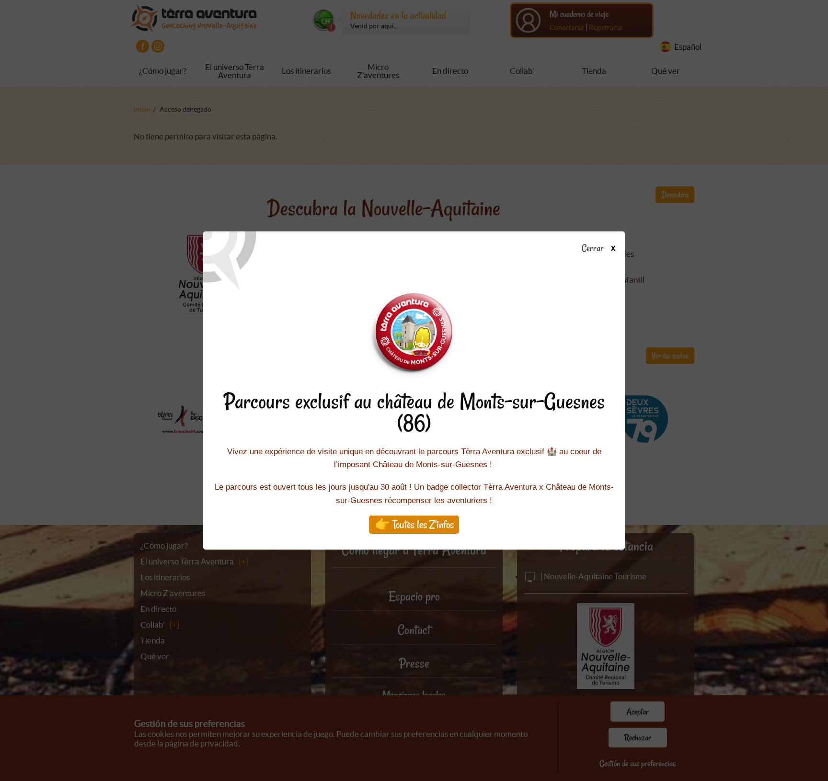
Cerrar (593, 248)
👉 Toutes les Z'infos (414, 524)
